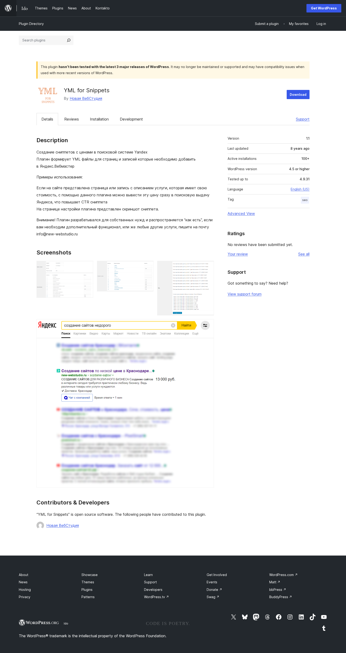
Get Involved (217, 575)
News (23, 582)
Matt (274, 582)
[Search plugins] (68, 40)
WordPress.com (283, 575)
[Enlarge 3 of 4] (207, 267)
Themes (87, 582)
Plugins (87, 590)
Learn (148, 575)
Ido (66, 623)
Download (298, 95)
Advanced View (241, 213)
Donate (214, 590)
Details (47, 119)
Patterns (88, 597)
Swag (213, 597)
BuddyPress (280, 597)
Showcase (89, 575)
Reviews (71, 119)
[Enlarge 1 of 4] (86, 267)
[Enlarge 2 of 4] (147, 267)
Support (303, 119)
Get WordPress (324, 8)
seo (305, 200)
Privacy (24, 597)
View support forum (245, 294)
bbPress (277, 590)
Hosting (25, 590)
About (23, 575)
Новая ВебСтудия (86, 98)
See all (304, 254)
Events (212, 582)
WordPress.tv (156, 597)
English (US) (300, 189)
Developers (153, 590)
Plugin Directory (31, 24)
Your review (238, 254)
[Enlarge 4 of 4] (207, 325)
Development (131, 119)
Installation (99, 119)
